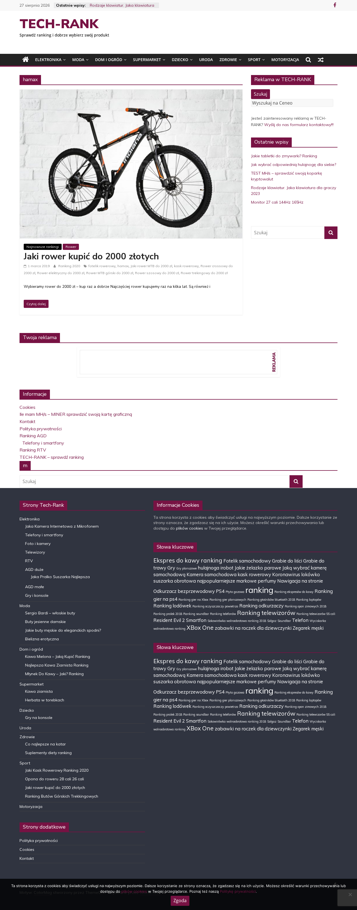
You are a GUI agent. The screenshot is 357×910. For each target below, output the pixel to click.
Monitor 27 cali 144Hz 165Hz (277, 202)
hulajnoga (208, 568)
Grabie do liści (287, 561)
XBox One (200, 627)
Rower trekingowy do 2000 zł (204, 273)
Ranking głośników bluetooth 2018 (271, 600)
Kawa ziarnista (39, 691)
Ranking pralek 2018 (167, 614)
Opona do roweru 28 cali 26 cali (54, 778)
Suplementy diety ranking (48, 752)
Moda (78, 59)
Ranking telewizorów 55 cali (315, 614)
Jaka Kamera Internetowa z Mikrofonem (62, 526)
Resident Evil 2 (169, 620)
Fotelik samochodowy (247, 561)
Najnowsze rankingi (42, 247)
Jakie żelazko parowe (258, 568)
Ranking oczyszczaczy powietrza (215, 606)
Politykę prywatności (238, 891)
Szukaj (260, 94)
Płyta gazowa (235, 592)
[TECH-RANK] (26, 60)
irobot (226, 568)
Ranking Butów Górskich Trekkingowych (61, 796)
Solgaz (271, 621)
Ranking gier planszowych (227, 600)
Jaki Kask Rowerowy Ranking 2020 (56, 770)
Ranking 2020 (69, 266)
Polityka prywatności (41, 428)
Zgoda (180, 900)
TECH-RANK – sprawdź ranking (52, 457)
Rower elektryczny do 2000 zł (60, 273)
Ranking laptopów (308, 600)
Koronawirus (286, 574)
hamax (123, 266)
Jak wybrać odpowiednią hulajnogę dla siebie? (293, 164)
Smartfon (196, 620)
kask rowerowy (186, 266)
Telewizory (35, 552)
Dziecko (180, 59)
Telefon (300, 620)
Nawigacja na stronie (300, 581)
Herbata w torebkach (44, 700)
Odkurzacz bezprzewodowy (184, 591)
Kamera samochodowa (212, 574)
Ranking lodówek (172, 606)
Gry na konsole (38, 717)
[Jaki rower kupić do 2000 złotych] (131, 93)
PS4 (220, 591)
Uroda (206, 59)
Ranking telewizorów (266, 612)
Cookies (27, 407)
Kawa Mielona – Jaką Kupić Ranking (57, 656)
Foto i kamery (37, 543)
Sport (254, 59)
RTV (29, 560)
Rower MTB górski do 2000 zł (109, 273)
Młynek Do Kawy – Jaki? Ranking (54, 673)
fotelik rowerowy (101, 266)
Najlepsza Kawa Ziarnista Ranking (56, 665)
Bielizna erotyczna (42, 638)
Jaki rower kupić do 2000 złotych (91, 256)
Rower (71, 247)
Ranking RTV (33, 450)
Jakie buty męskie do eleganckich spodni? (63, 630)
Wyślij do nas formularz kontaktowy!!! (299, 124)
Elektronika (48, 59)
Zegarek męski (308, 628)
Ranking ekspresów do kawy (293, 592)
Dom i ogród (108, 59)
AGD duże (34, 569)
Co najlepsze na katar (45, 744)
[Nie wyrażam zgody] (350, 894)
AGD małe (34, 586)
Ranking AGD (33, 435)
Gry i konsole (37, 595)
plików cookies (189, 528)
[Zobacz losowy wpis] (321, 60)
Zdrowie (228, 59)
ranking (259, 590)
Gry (171, 568)
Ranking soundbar (196, 614)
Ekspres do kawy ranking (187, 560)
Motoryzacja (285, 59)
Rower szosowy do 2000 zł (157, 273)
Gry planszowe (186, 568)
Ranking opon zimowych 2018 (305, 606)
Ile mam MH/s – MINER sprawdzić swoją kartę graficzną (76, 414)
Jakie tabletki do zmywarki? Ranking (284, 155)
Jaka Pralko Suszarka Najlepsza (60, 576)
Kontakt (27, 421)
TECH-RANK (59, 24)
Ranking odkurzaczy (261, 606)
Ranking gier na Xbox (193, 600)
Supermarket (147, 59)
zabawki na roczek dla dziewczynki (253, 628)
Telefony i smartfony (43, 443)
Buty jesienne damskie (45, 621)
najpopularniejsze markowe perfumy (236, 581)
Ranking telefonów (223, 614)
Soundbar (284, 621)
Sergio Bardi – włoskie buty (50, 612)
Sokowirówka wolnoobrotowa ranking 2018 (237, 621)
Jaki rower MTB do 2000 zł (151, 266)
